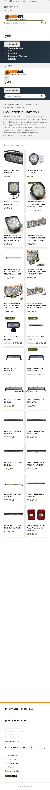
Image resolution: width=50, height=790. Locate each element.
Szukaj (42, 22)
